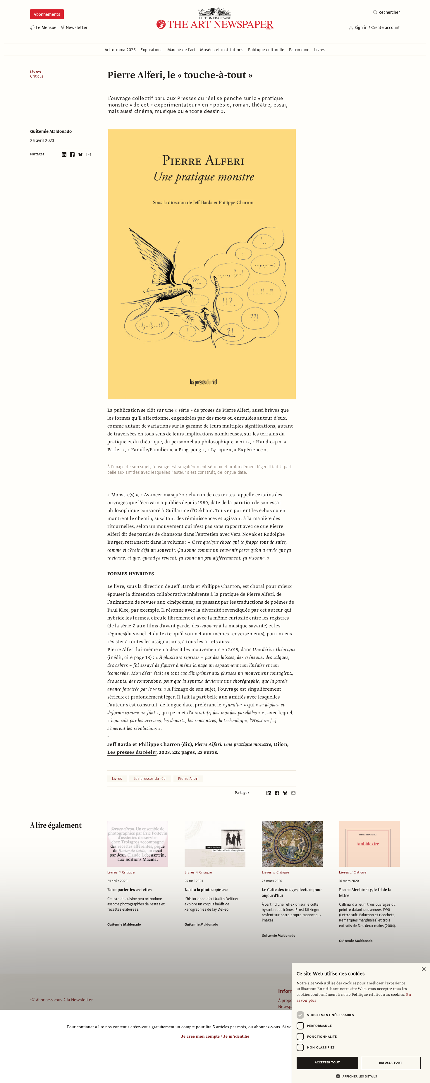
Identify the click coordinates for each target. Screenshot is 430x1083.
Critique (37, 76)
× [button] (423, 969)
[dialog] (361, 1023)
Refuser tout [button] (390, 1062)
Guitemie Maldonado (51, 131)
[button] (359, 1076)
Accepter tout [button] (327, 1062)
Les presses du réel (129, 752)
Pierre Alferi (188, 778)
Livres (35, 72)
